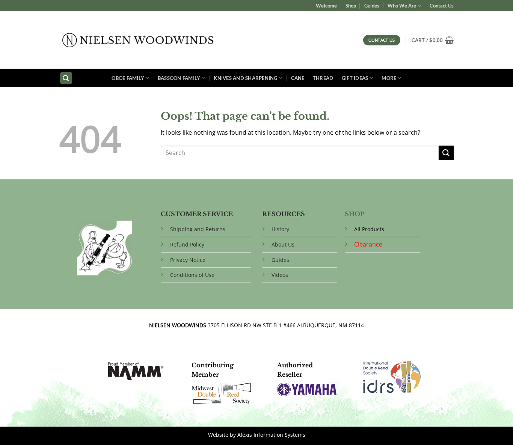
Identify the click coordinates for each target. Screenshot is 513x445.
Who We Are (402, 6)
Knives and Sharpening (245, 78)
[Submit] (446, 153)
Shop (351, 6)
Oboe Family (128, 78)
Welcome (326, 6)
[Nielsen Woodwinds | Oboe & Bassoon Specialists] (138, 40)
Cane (298, 78)
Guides (371, 6)
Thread (323, 78)
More (389, 78)
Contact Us (442, 6)
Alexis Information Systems (271, 434)
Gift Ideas (355, 78)
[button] (433, 40)
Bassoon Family (179, 78)
